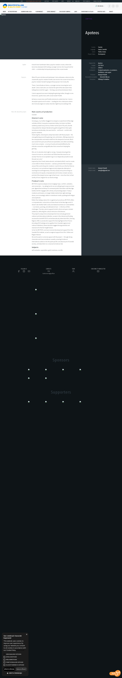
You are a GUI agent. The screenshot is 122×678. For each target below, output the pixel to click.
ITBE (48, 271)
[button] (15, 673)
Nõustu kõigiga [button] (9, 669)
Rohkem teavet (20, 650)
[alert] (15, 654)
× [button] (26, 634)
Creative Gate (101, 11)
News (4, 11)
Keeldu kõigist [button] (21, 669)
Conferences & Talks (87, 11)
